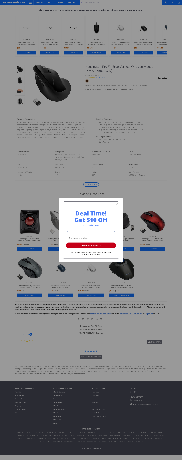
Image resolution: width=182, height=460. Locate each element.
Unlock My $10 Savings (91, 245)
